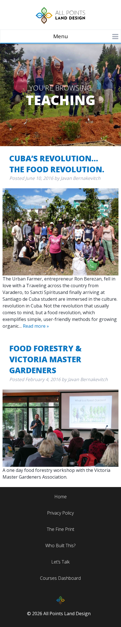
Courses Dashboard (60, 578)
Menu (60, 36)
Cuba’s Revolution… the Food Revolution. (56, 164)
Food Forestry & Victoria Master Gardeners (45, 359)
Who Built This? (60, 545)
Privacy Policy (60, 513)
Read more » (36, 326)
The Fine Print (60, 529)
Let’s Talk (60, 562)
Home (60, 497)
